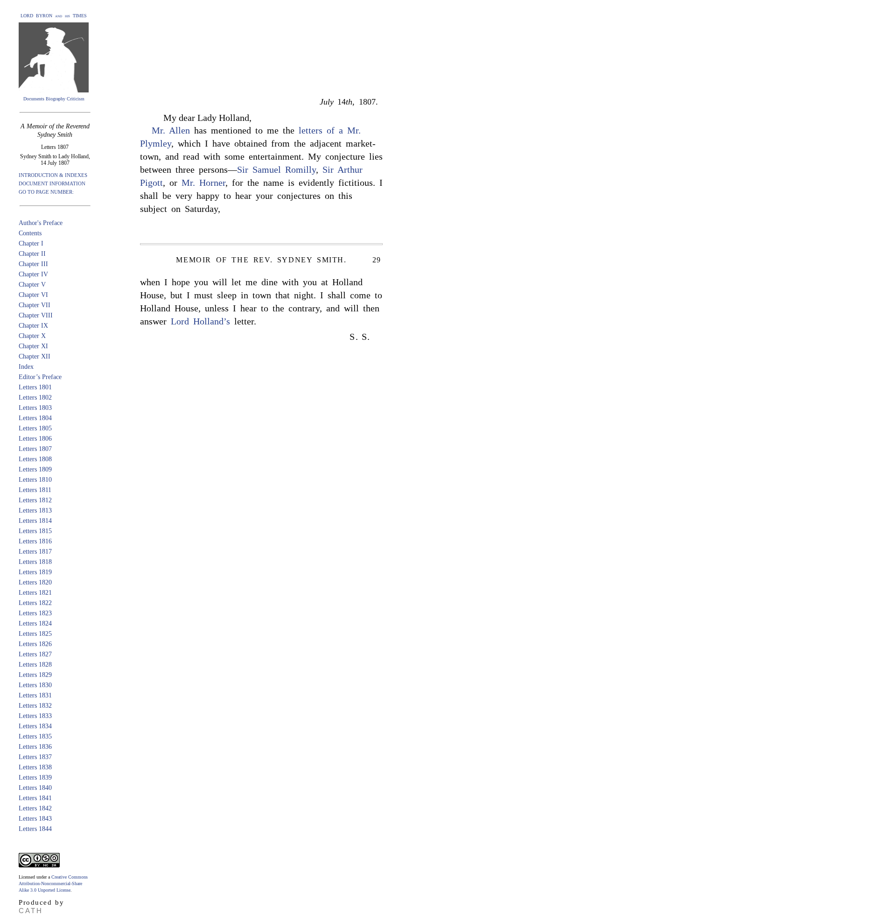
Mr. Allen (171, 130)
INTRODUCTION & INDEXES (53, 175)
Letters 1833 (35, 715)
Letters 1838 (35, 767)
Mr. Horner (203, 182)
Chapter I (31, 243)
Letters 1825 (35, 633)
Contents (30, 233)
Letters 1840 (35, 787)
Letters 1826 (35, 644)
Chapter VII (34, 305)
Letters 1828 (35, 664)
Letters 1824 (35, 623)
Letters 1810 (35, 479)
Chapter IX (33, 325)
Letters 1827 (35, 654)
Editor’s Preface (40, 376)
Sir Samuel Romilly (276, 169)
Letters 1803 (35, 407)
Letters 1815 (35, 531)
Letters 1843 (35, 818)
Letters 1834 (35, 726)
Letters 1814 (35, 520)
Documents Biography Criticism (53, 98)
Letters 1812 (35, 500)
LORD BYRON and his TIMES (54, 15)
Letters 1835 (35, 736)
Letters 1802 (35, 397)
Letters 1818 (35, 561)
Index (26, 366)
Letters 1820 (35, 582)
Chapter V (32, 284)
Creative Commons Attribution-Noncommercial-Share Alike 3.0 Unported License (53, 883)
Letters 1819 (35, 572)
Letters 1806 (35, 438)
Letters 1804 (35, 418)
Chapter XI (33, 346)
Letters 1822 (35, 602)
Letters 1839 (35, 777)
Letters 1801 (35, 387)
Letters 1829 (35, 674)
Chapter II (32, 253)
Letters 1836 (35, 746)
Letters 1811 (35, 489)
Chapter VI (33, 294)
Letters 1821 (35, 592)
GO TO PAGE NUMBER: (46, 192)
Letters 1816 (35, 541)
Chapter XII (34, 356)
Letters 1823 (35, 613)
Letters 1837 (35, 756)
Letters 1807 (35, 448)
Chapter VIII (36, 315)
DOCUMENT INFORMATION (52, 183)
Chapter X (32, 335)
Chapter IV (33, 274)
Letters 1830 (35, 685)
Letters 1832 (35, 705)
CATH (31, 911)
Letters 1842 (35, 808)
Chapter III (33, 263)
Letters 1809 (35, 469)
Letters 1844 (35, 828)
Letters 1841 (35, 798)
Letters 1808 (35, 459)
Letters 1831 (35, 695)
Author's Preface (41, 222)
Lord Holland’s (200, 321)
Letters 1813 (35, 510)
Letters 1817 (35, 551)
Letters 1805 (35, 428)
